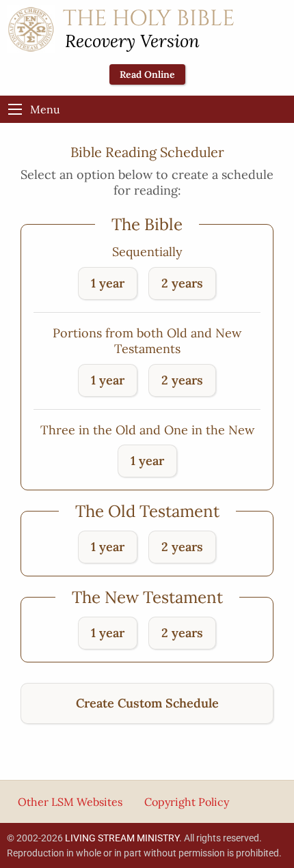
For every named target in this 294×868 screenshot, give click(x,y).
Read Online (147, 74)
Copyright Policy (186, 802)
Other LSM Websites (70, 802)
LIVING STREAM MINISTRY (122, 837)
